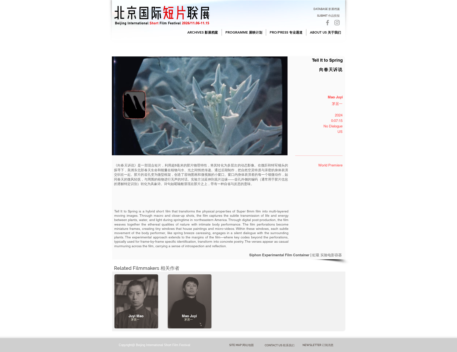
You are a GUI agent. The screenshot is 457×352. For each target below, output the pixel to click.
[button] (203, 32)
